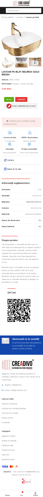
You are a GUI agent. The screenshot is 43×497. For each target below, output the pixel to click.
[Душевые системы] (18, 364)
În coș (9, 99)
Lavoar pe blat (32, 17)
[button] (4, 39)
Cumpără (21, 99)
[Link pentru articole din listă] (21, 384)
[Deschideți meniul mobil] (3, 10)
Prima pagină (7, 17)
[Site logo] (21, 3)
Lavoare (19, 17)
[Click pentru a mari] (6, 52)
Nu (40, 220)
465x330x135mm (33, 202)
